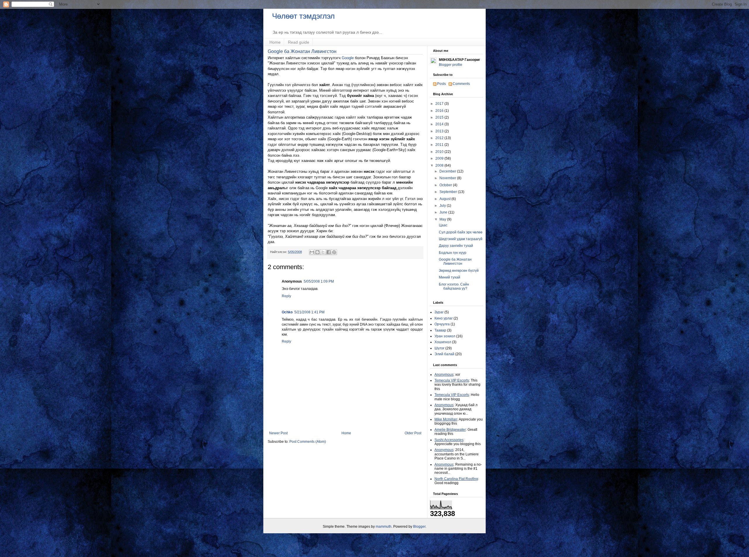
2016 (439, 111)
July (443, 206)
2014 (439, 124)
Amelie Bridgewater (450, 430)
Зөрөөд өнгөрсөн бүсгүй (459, 271)
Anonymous (443, 375)
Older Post (413, 433)
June (443, 212)
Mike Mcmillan (445, 419)
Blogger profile (450, 65)
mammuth (383, 526)
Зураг (439, 312)
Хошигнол (442, 342)
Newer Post (278, 433)
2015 (439, 117)
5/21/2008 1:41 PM (309, 312)
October (446, 185)
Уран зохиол (444, 336)
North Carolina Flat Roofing (456, 479)
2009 (439, 158)
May (443, 219)
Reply (286, 296)
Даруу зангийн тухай (456, 246)
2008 (439, 165)
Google (348, 58)
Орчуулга (442, 324)
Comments (461, 84)
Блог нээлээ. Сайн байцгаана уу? (454, 286)
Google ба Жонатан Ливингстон (302, 51)
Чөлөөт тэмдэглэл (303, 16)
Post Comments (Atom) (307, 442)
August (445, 199)
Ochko (287, 312)
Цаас (443, 225)
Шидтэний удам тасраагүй (460, 239)
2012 (439, 138)
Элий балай (444, 354)
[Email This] (312, 252)
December (448, 171)
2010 (439, 152)
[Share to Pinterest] (334, 252)
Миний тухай (449, 277)
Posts (441, 84)
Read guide (298, 42)
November (448, 178)
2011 (439, 145)
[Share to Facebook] (328, 252)
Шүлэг (439, 348)
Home (275, 42)
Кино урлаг (443, 318)
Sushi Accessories (448, 440)
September (448, 192)
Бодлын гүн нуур (452, 253)
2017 (439, 104)
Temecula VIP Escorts (451, 380)
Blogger (419, 526)
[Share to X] (323, 252)
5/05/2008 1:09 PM (319, 281)
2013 (439, 131)
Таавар (440, 330)
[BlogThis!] (317, 252)
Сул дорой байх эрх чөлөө (460, 232)
